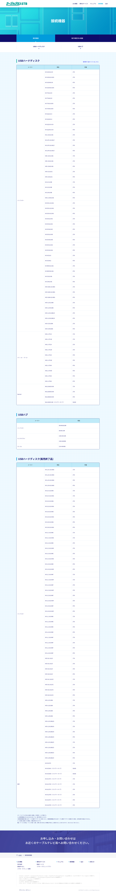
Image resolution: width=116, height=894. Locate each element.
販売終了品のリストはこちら (91, 61)
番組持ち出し (21, 866)
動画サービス (40, 864)
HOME (20, 855)
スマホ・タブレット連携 (23, 868)
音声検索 (19, 864)
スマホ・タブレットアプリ (44, 866)
